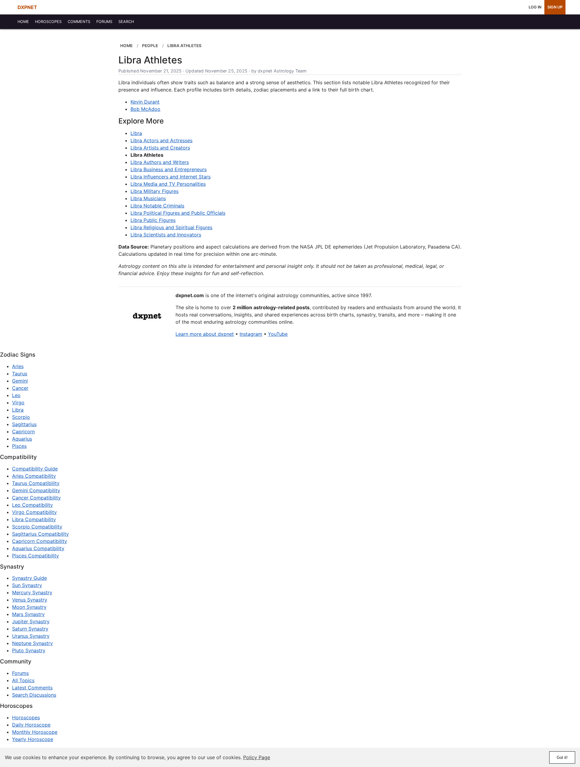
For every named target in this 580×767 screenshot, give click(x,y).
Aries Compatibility (34, 476)
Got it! (562, 757)
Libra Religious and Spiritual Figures (171, 227)
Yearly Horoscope (32, 739)
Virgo (18, 403)
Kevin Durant (145, 102)
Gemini (20, 381)
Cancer (20, 388)
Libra (136, 133)
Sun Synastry (27, 585)
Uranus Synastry (31, 636)
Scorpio (21, 417)
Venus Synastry (29, 600)
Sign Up (554, 7)
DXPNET (27, 7)
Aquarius (22, 439)
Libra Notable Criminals (157, 206)
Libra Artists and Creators (160, 148)
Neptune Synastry (32, 643)
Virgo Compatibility (34, 512)
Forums (20, 673)
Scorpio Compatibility (37, 527)
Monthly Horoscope (34, 732)
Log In (535, 7)
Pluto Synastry (28, 650)
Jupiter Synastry (31, 621)
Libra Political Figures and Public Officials (177, 213)
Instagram (251, 334)
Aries (18, 366)
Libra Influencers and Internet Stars (170, 177)
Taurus (19, 374)
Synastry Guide (29, 578)
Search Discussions (34, 695)
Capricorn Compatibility (39, 541)
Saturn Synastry (30, 629)
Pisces (19, 446)
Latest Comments (32, 688)
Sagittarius (24, 424)
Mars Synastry (28, 614)
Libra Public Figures (153, 220)
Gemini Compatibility (36, 490)
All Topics (23, 680)
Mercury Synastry (32, 592)
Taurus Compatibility (36, 483)
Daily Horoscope (31, 725)
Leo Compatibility (32, 505)
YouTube (278, 334)
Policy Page (256, 757)
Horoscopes (26, 717)
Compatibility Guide (35, 469)
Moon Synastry (29, 607)
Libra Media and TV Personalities (168, 184)
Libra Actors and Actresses (161, 140)
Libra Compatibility (34, 519)
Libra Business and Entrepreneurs (168, 169)
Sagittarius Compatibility (40, 534)
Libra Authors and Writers (159, 162)
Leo (16, 395)
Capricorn (23, 431)
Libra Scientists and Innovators (165, 235)
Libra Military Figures (154, 191)
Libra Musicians (148, 198)
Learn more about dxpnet (205, 334)
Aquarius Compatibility (38, 548)
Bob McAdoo (145, 109)
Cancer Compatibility (36, 498)
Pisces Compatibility (35, 556)
